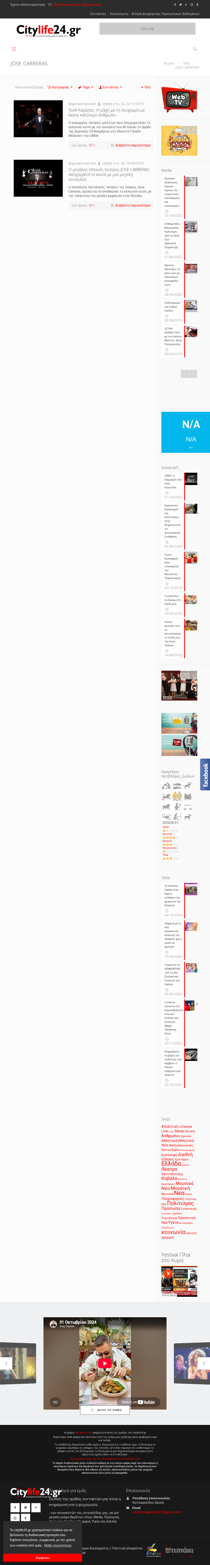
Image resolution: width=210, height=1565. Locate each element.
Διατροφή (169, 1155)
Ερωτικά (167, 834)
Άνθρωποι (170, 1135)
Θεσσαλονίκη (172, 1174)
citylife (107, 104)
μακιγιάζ (191, 1233)
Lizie (171, 1131)
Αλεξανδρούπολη (181, 1145)
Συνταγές (166, 1213)
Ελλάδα (171, 1163)
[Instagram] (192, 5)
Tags (86, 87)
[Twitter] (181, 5)
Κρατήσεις (168, 1184)
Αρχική (169, 63)
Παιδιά (188, 1194)
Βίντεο (166, 1150)
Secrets (190, 1131)
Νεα (179, 1192)
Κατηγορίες (60, 87)
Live (164, 1131)
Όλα (147, 87)
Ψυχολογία (167, 1227)
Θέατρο (169, 1169)
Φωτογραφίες (186, 1223)
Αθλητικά (169, 1140)
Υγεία (166, 827)
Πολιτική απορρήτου (127, 1548)
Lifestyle (185, 1127)
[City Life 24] (49, 30)
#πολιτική (169, 1126)
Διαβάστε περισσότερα (133, 145)
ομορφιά (167, 1237)
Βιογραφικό (188, 1150)
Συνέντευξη (189, 1209)
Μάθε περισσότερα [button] (57, 1545)
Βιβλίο (176, 1150)
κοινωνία (173, 1232)
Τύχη (165, 855)
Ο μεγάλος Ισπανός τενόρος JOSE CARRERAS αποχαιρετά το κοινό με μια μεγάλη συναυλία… (109, 174)
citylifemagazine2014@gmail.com (76, 5)
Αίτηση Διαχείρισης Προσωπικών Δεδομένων (166, 14)
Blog (186, 63)
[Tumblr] (197, 5)
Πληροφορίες (172, 1198)
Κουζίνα (182, 1179)
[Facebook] (175, 5)
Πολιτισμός (180, 1203)
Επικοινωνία (119, 14)
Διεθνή (185, 1154)
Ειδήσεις (167, 1159)
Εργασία (167, 841)
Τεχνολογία (169, 1218)
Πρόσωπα (170, 1208)
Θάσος (185, 1164)
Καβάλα (169, 1178)
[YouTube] (186, 5)
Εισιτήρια (181, 1159)
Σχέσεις (177, 1213)
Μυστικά (167, 1194)
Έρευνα (186, 1136)
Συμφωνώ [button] (43, 1557)
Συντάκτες (98, 14)
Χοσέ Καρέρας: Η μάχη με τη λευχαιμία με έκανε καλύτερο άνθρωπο (106, 112)
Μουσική (180, 1188)
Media (179, 1131)
